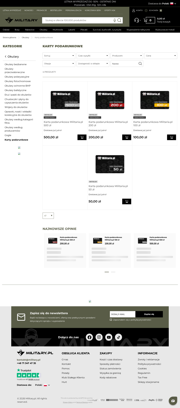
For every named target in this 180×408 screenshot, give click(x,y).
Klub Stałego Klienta (73, 377)
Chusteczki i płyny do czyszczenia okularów (17, 101)
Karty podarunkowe (16, 139)
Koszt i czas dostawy (111, 359)
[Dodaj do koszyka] (81, 137)
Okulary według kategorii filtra (19, 121)
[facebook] (89, 337)
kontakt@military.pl (28, 360)
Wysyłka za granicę (110, 373)
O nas (65, 359)
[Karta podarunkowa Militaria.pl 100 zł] (154, 100)
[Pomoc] (136, 21)
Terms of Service (82, 402)
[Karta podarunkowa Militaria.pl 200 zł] (110, 100)
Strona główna (9, 37)
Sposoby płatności (110, 364)
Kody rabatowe (108, 377)
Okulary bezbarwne (16, 64)
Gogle (8, 135)
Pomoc (66, 368)
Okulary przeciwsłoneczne (15, 71)
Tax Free (142, 377)
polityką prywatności (141, 320)
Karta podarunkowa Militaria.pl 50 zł (108, 188)
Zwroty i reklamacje (149, 359)
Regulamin (144, 373)
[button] (173, 401)
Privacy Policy (68, 402)
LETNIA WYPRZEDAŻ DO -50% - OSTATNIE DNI (90, 1)
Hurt (64, 382)
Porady (65, 373)
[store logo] (21, 20)
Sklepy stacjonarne (148, 382)
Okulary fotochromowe (18, 81)
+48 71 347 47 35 (26, 363)
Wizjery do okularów (16, 107)
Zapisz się (149, 314)
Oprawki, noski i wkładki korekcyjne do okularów (18, 113)
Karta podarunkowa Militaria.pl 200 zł (108, 123)
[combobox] (82, 20)
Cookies (142, 368)
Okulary (25, 37)
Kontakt (66, 364)
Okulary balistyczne (15, 90)
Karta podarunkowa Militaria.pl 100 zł (153, 123)
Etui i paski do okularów (18, 94)
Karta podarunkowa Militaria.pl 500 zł (63, 123)
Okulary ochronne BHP (18, 85)
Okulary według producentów (13, 129)
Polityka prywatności (149, 364)
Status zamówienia (110, 368)
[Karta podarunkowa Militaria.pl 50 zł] (110, 164)
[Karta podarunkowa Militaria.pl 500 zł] (65, 100)
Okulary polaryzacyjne (17, 76)
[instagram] (99, 337)
